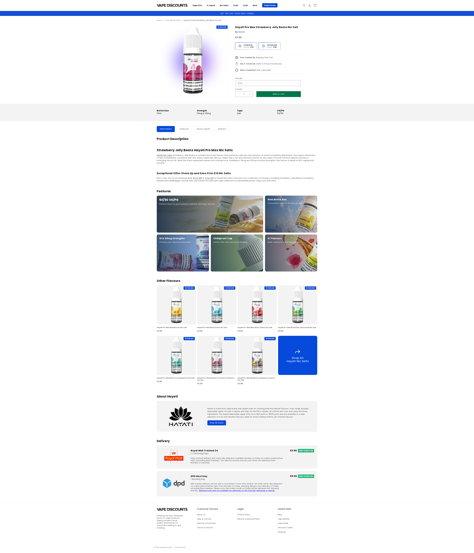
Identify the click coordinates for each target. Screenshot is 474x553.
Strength (238, 78)
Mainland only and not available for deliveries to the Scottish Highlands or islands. (237, 490)
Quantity (238, 89)
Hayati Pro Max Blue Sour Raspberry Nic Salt (176, 378)
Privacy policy (180, 547)
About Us (201, 514)
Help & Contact (204, 519)
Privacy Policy (243, 514)
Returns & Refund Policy (248, 519)
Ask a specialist (264, 70)
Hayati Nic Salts (164, 155)
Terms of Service (205, 527)
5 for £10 (209, 178)
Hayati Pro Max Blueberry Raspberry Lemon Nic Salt (256, 379)
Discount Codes (285, 527)
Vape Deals (283, 523)
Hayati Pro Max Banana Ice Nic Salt (172, 328)
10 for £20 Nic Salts (172, 20)
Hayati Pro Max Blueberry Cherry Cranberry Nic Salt (216, 379)
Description (166, 128)
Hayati (241, 31)
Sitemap (282, 532)
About (203, 128)
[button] (198, 5)
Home (159, 20)
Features (184, 128)
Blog (280, 514)
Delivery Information (206, 523)
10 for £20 (197, 178)
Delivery (222, 128)
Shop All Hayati (217, 423)
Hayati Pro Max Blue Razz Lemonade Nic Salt (297, 328)
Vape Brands (283, 519)
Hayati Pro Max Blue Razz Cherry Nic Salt (255, 328)
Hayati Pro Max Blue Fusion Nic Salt (212, 328)
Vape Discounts (166, 547)
